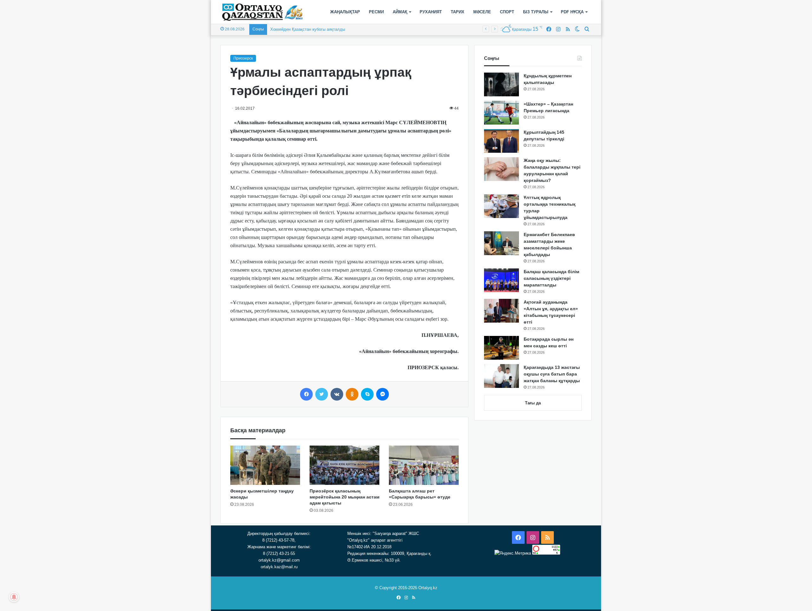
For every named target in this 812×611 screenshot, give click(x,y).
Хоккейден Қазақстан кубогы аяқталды (307, 29)
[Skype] (367, 394)
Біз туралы (535, 12)
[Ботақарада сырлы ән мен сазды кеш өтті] (501, 348)
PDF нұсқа (572, 12)
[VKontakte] (337, 394)
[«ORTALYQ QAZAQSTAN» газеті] (262, 12)
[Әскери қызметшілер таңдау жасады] (265, 465)
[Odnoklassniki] (352, 394)
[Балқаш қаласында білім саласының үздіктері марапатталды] (501, 280)
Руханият (431, 12)
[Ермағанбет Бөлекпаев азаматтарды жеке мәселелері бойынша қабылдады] (501, 243)
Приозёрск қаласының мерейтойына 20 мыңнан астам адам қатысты (344, 496)
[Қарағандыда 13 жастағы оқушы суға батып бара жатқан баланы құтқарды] (501, 376)
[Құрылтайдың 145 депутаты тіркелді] (501, 141)
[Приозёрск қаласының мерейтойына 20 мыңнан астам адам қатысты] (344, 465)
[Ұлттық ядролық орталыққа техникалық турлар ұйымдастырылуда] (501, 206)
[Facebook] (306, 394)
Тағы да (533, 403)
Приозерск (243, 58)
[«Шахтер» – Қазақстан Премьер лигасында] (501, 113)
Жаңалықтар (345, 12)
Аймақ (400, 12)
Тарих (457, 12)
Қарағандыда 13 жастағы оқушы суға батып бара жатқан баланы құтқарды (552, 374)
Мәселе (482, 12)
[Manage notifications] (14, 597)
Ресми (376, 12)
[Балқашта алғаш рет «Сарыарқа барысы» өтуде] (424, 465)
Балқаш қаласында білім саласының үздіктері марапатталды (551, 278)
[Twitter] (321, 394)
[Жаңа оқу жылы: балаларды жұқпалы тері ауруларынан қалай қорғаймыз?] (501, 169)
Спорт (507, 12)
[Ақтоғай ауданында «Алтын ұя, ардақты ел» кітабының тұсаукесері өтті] (501, 311)
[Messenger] (382, 394)
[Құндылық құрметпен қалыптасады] (501, 84)
